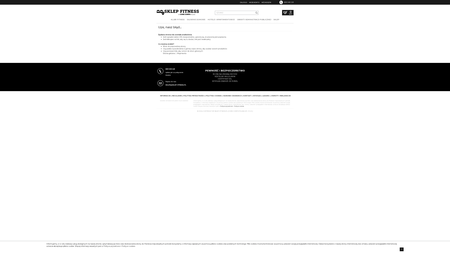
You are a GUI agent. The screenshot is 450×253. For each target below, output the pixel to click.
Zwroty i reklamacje (281, 96)
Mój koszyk (266, 2)
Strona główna (169, 53)
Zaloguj (243, 2)
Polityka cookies (214, 96)
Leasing (266, 96)
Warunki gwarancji (232, 96)
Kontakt (247, 96)
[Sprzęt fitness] (178, 10)
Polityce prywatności (226, 106)
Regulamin (177, 96)
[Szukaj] (256, 13)
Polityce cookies (239, 106)
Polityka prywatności (193, 96)
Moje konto (254, 2)
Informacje (165, 96)
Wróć (165, 46)
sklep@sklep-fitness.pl (175, 85)
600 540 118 (289, 2)
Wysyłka (257, 96)
